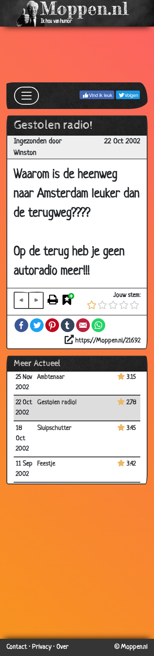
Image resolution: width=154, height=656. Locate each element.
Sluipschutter (54, 428)
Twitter (37, 325)
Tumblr (67, 325)
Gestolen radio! (57, 402)
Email (83, 325)
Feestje (46, 464)
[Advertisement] (77, 54)
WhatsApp (98, 325)
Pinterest (52, 325)
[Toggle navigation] (26, 96)
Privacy (41, 647)
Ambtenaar (51, 377)
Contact (16, 647)
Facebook (21, 325)
